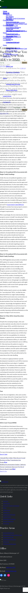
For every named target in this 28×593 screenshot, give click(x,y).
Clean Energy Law (8, 537)
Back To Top (3, 471)
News (4, 508)
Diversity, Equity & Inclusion (11, 505)
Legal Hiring (6, 510)
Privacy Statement (8, 521)
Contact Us (6, 512)
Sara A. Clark (3, 454)
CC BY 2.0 (23, 68)
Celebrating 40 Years (9, 514)
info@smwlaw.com (11, 571)
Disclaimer (6, 523)
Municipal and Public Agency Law (12, 535)
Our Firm (5, 501)
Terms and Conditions (9, 519)
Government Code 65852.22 (15, 204)
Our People (6, 503)
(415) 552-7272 (10, 567)
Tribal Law (6, 542)
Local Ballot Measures (9, 539)
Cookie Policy (7, 517)
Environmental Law (8, 533)
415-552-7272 (4, 66)
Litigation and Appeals (9, 544)
